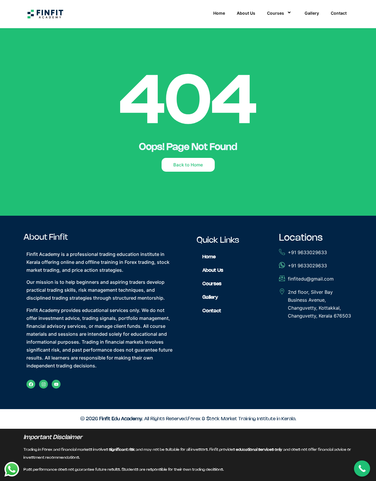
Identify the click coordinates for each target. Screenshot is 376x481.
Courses (275, 13)
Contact (339, 13)
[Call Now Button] (362, 468)
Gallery (312, 13)
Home (219, 13)
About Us (246, 13)
